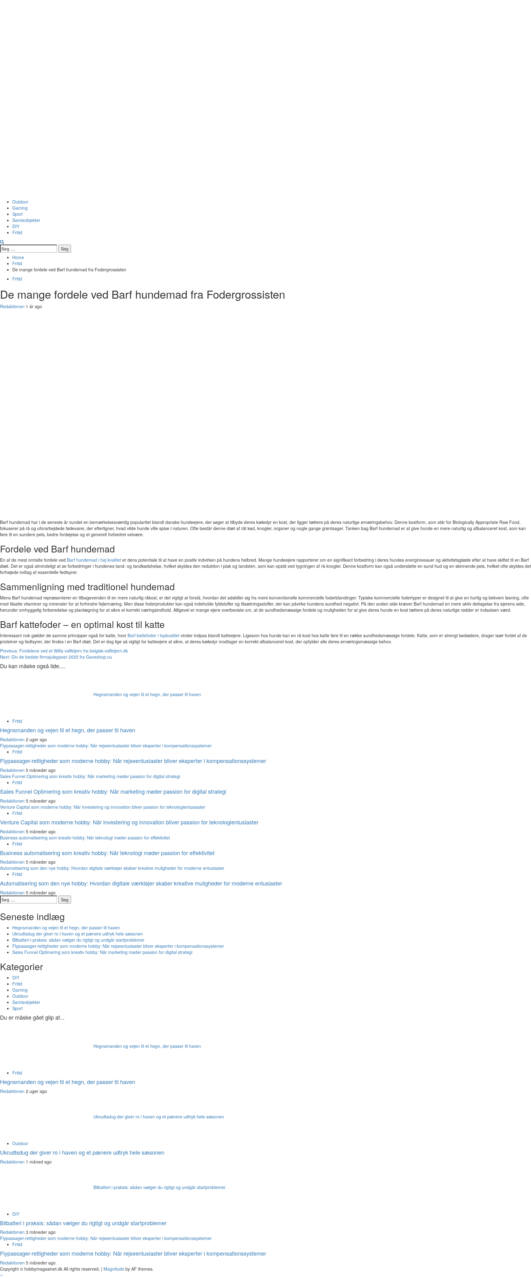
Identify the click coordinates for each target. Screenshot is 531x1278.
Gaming (20, 208)
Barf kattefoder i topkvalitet (153, 635)
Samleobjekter (26, 220)
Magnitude (114, 1269)
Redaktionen (13, 306)
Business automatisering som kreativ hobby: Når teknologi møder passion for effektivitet (85, 838)
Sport (17, 214)
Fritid (17, 232)
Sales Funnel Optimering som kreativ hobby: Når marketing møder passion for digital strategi (90, 776)
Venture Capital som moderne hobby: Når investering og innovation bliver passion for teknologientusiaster (102, 807)
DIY (15, 226)
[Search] (2, 241)
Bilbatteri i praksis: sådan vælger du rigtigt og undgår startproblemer (78, 940)
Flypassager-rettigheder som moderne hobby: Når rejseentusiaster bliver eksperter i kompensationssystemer (106, 745)
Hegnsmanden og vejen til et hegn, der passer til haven (147, 694)
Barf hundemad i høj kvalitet (94, 560)
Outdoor (20, 202)
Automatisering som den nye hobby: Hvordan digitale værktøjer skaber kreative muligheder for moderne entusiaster (112, 868)
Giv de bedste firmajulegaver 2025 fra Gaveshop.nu (56, 657)
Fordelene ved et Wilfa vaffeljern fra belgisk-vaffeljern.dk (64, 651)
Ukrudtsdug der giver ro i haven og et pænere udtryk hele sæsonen (77, 934)
